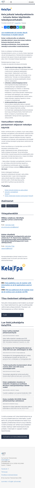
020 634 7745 (9, 246)
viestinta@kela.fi (6, 248)
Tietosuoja (4, 472)
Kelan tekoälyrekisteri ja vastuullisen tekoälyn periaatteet (16, 191)
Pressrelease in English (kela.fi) (12, 35)
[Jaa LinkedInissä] (8, 27)
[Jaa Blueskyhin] (17, 27)
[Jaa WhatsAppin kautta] (20, 27)
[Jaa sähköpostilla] (23, 27)
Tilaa (5, 315)
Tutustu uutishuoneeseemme (15, 437)
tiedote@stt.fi (5, 460)
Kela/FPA (17, 23)
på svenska (17, 481)
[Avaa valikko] (11, 2)
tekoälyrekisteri (12, 206)
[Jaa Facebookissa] (5, 27)
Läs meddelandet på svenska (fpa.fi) (14, 32)
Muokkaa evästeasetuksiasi (9, 475)
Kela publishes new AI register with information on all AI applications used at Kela (16, 285)
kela (3, 206)
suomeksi (4, 481)
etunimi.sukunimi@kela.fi (10, 227)
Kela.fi (7, 194)
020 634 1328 (9, 225)
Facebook (4, 469)
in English (10, 481)
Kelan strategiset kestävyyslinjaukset (16, 196)
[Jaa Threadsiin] (14, 27)
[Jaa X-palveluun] (11, 27)
